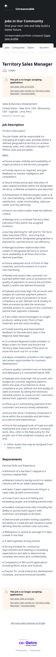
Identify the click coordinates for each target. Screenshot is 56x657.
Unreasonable (25, 9)
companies (18, 47)
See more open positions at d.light (28, 623)
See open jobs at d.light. (22, 86)
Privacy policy (21, 650)
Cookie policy (34, 650)
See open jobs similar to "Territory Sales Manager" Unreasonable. (30, 92)
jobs (7, 47)
